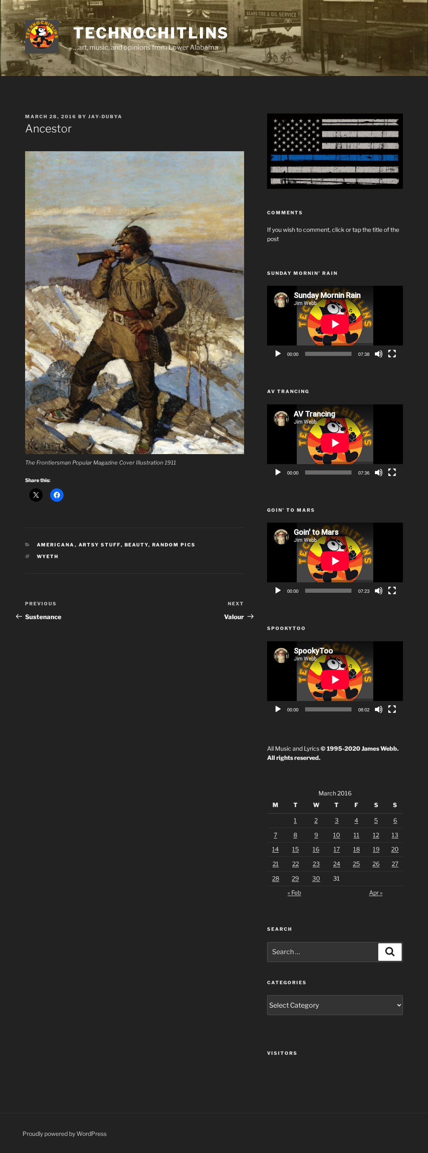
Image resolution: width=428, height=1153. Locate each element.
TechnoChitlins (151, 33)
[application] (335, 324)
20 (395, 849)
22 (295, 863)
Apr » (375, 892)
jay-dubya (105, 116)
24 (336, 863)
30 (316, 878)
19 (376, 849)
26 (376, 863)
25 (356, 863)
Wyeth (48, 556)
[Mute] (378, 354)
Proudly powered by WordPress (65, 1133)
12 (376, 834)
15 (295, 849)
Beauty (136, 545)
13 (395, 834)
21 (276, 863)
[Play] (278, 354)
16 (316, 849)
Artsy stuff (100, 545)
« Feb (294, 892)
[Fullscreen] (392, 354)
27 (395, 863)
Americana (56, 545)
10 (336, 834)
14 (275, 849)
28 (275, 878)
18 (356, 849)
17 (337, 849)
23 (316, 863)
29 (295, 878)
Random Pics (174, 545)
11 (356, 834)
